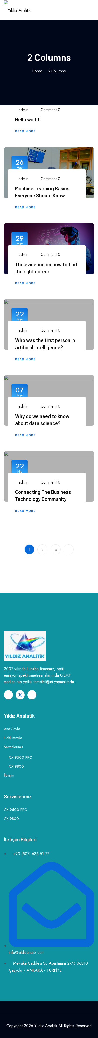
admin (22, 110)
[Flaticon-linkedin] (31, 694)
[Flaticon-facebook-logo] (8, 694)
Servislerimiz (13, 747)
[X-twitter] (20, 694)
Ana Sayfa (12, 729)
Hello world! (28, 119)
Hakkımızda (13, 738)
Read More (26, 131)
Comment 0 (50, 110)
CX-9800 (16, 766)
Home (37, 70)
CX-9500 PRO (20, 757)
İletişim (9, 775)
